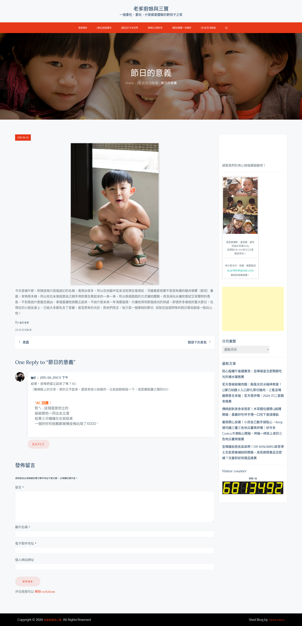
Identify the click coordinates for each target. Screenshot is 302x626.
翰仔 (33, 377)
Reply (38, 444)
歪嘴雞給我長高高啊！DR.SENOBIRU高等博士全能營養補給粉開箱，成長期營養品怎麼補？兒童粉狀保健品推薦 (253, 452)
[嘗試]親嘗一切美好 (181, 27)
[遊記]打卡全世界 (129, 27)
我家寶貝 (82, 27)
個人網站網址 (24, 560)
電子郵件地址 (25, 543)
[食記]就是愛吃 (104, 27)
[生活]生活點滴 (208, 27)
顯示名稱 (22, 527)
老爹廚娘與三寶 (151, 9)
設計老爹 (24, 322)
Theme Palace (276, 619)
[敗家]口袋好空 (155, 27)
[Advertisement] (253, 309)
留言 (19, 487)
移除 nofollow (45, 591)
